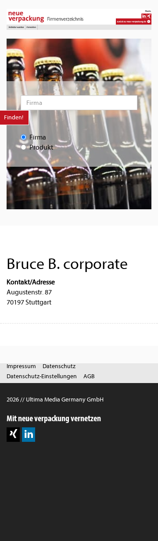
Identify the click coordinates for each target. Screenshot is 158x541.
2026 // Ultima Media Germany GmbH (55, 399)
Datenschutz (59, 366)
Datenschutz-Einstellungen (42, 376)
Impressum (21, 366)
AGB (89, 376)
